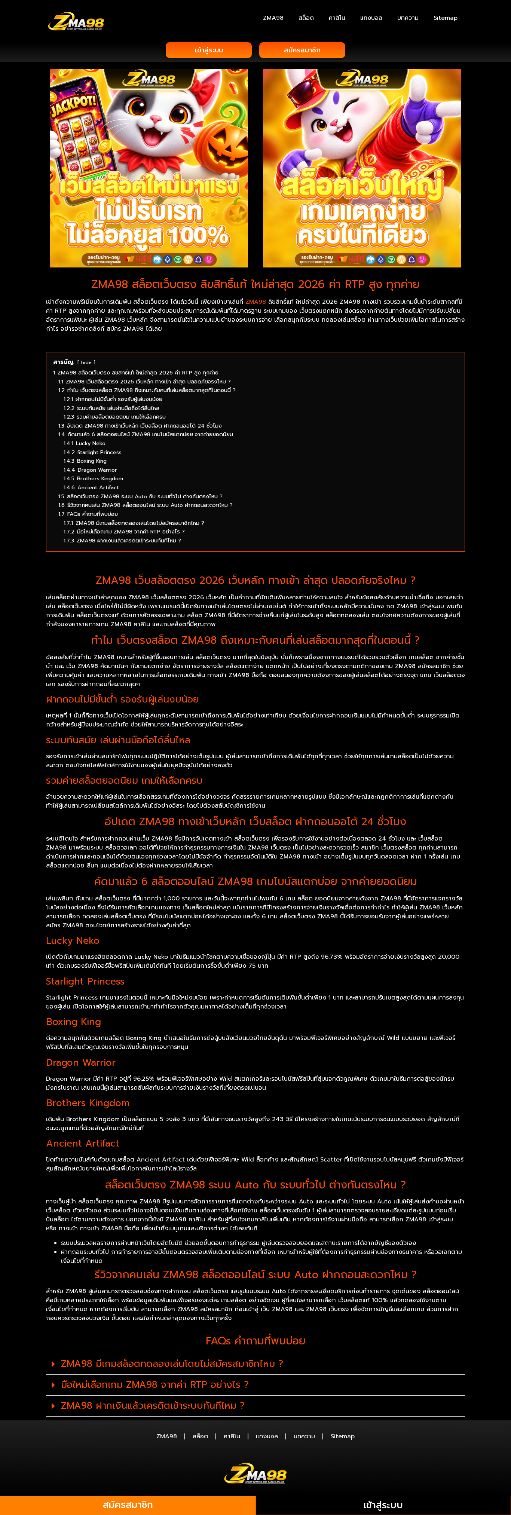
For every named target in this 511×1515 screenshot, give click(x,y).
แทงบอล (371, 17)
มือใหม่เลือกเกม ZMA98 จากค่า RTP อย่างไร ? (155, 1385)
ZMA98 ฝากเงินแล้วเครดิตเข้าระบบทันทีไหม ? (153, 1406)
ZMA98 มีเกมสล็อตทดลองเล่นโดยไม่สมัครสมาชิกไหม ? (172, 1364)
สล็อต (306, 17)
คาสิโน (337, 17)
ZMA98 (273, 17)
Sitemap (446, 17)
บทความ (408, 17)
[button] (255, 1364)
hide (86, 362)
